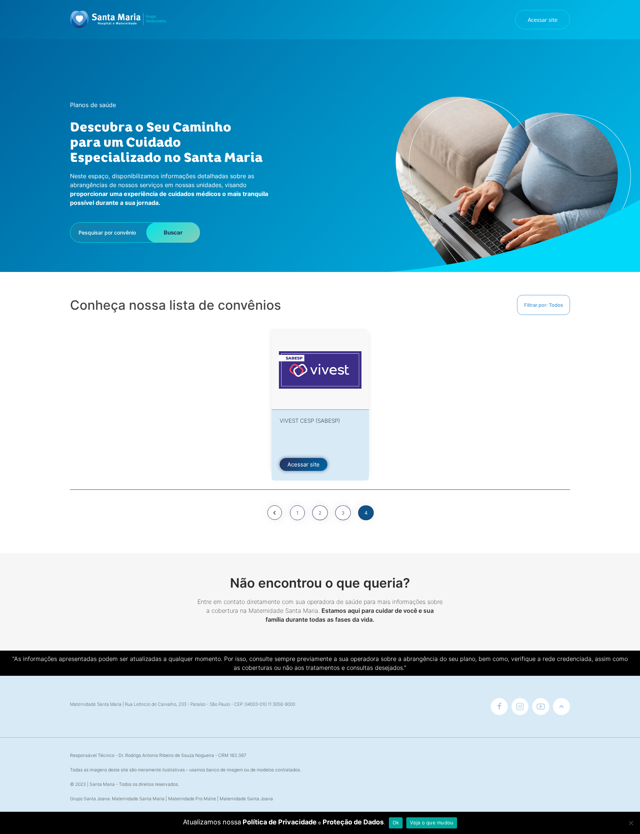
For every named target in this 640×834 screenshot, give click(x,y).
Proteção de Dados (353, 822)
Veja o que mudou (431, 822)
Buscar (173, 232)
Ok (396, 822)
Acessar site (542, 19)
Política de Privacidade (280, 822)
